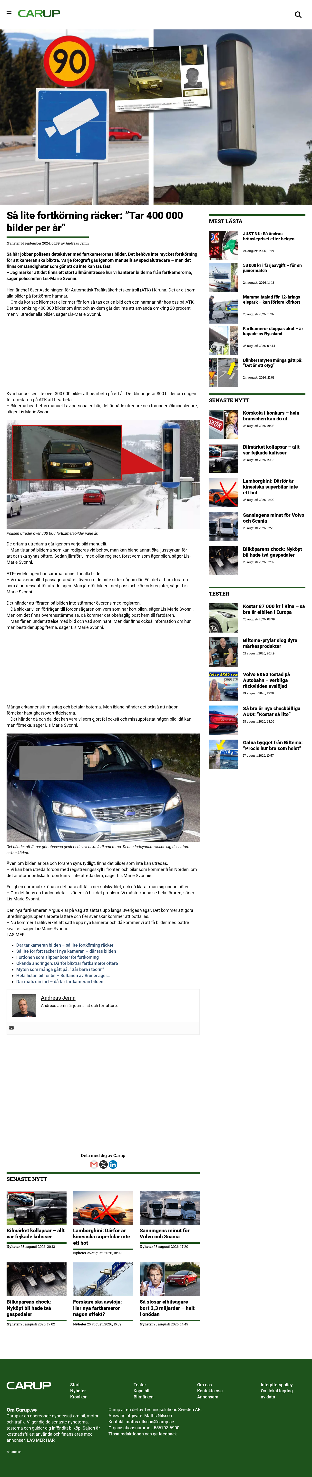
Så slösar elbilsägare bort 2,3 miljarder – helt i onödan (167, 1308)
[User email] (11, 1028)
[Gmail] (94, 1164)
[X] (103, 1164)
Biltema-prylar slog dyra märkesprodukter (270, 643)
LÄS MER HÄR (41, 1440)
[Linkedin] (113, 1164)
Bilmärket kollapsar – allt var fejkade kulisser (36, 1233)
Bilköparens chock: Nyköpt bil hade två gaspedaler (29, 1308)
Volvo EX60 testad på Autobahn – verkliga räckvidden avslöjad (266, 680)
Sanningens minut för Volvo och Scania (165, 1233)
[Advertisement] (103, 357)
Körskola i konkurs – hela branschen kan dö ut (271, 416)
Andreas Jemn (77, 243)
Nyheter (13, 243)
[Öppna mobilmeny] (9, 13)
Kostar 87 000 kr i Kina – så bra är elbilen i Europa (274, 609)
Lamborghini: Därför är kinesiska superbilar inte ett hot (101, 1236)
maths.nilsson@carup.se (150, 1421)
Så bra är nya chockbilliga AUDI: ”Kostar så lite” (272, 711)
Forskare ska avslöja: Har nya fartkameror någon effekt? (97, 1308)
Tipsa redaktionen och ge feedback (142, 1433)
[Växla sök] (298, 15)
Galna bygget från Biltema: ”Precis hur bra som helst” (273, 745)
